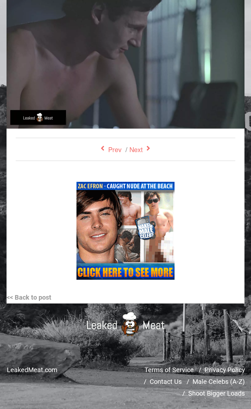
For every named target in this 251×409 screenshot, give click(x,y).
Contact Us (166, 381)
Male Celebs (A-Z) (218, 381)
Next (136, 149)
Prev (115, 149)
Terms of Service (169, 370)
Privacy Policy (225, 370)
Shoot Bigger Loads (216, 393)
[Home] (126, 324)
